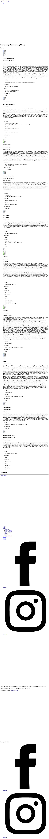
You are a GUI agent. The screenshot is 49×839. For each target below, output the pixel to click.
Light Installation (8, 535)
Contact (4, 539)
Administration (8, 532)
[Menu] (24, 41)
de (3, 3)
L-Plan (4, 526)
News (4, 527)
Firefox (16, 690)
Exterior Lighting (8, 530)
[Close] (24, 524)
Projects (4, 528)
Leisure (6, 534)
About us (4, 537)
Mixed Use (7, 529)
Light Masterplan (8, 531)
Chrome (12, 690)
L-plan (4, 1)
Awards (4, 538)
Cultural (6, 533)
